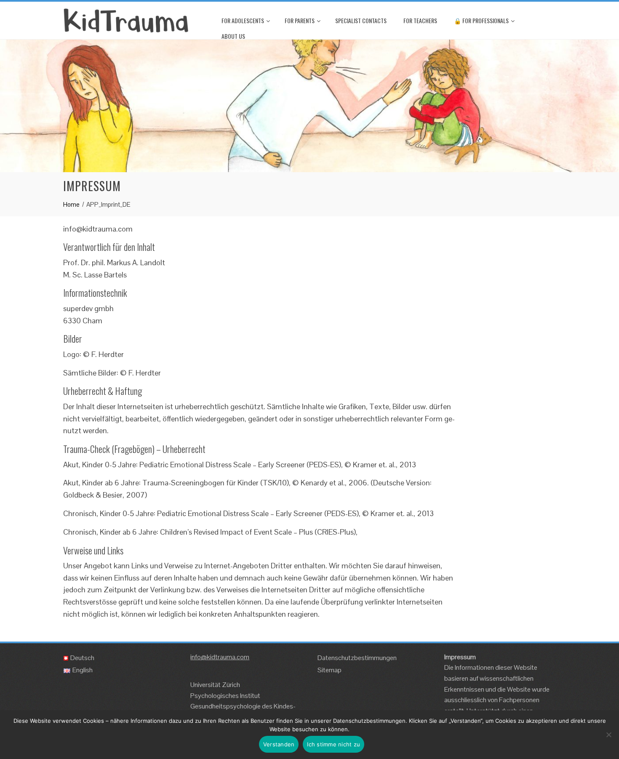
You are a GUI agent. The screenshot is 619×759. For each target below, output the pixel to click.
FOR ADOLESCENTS (242, 20)
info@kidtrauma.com (219, 656)
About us (233, 36)
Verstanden (279, 744)
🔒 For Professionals (481, 20)
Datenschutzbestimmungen (357, 657)
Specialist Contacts (361, 20)
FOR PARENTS (300, 20)
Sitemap (330, 670)
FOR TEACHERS (420, 20)
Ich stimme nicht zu (333, 744)
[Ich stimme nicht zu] (608, 734)
